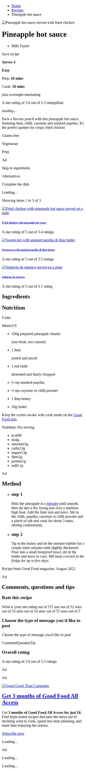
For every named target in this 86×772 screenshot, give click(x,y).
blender (52, 504)
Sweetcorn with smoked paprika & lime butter (28, 249)
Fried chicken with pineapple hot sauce (24, 222)
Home (16, 6)
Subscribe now (13, 733)
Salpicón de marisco (13, 276)
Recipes (17, 10)
